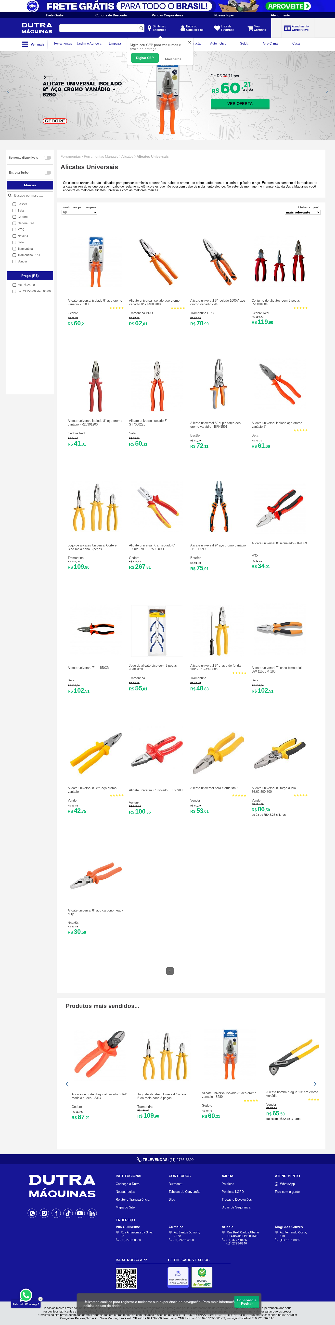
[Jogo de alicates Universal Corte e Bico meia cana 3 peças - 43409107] (96, 531)
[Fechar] (40, 1299)
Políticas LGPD (233, 1192)
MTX (255, 555)
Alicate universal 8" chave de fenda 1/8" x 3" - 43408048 (215, 667)
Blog (172, 1199)
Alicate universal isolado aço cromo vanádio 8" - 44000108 (154, 302)
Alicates (127, 156)
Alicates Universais (153, 156)
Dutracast (175, 1184)
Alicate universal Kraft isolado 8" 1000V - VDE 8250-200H (152, 547)
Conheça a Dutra (128, 1184)
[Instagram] (44, 1213)
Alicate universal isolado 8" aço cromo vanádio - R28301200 (95, 422)
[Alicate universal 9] (218, 531)
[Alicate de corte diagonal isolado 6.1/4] (100, 1080)
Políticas (228, 1184)
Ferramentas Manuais (101, 156)
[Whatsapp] (32, 1213)
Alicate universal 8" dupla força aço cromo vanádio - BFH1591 (215, 424)
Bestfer (195, 435)
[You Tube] (80, 1213)
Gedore (73, 313)
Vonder (72, 800)
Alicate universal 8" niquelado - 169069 (279, 543)
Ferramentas (71, 156)
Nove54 (73, 923)
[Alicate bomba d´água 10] (294, 1082)
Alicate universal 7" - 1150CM (89, 668)
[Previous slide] (8, 90)
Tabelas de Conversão (184, 1192)
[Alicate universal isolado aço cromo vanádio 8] (157, 286)
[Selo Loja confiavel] (179, 1277)
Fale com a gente (287, 1192)
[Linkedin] (92, 1213)
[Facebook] (56, 1213)
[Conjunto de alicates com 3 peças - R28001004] (280, 286)
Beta (255, 435)
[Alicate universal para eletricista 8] (218, 778)
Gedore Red (260, 313)
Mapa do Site (125, 1207)
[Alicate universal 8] (218, 286)
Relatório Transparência (132, 1199)
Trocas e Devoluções (237, 1199)
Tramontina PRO (141, 313)
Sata (132, 433)
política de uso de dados (102, 1306)
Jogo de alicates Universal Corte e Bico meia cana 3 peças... (92, 547)
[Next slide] (327, 90)
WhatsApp (287, 1184)
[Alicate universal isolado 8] (96, 286)
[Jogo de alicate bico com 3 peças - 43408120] (157, 655)
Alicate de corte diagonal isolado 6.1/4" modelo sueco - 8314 (99, 1096)
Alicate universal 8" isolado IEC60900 (155, 790)
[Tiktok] (68, 1213)
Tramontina (76, 558)
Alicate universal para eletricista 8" (215, 788)
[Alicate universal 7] (96, 653)
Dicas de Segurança (236, 1207)
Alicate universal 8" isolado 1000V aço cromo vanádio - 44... (217, 302)
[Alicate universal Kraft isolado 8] (157, 531)
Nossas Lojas (125, 1192)
